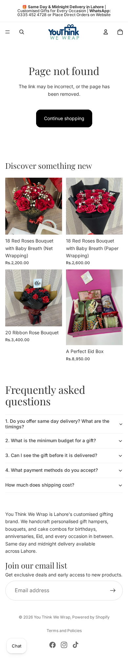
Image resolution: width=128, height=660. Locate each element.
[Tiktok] (75, 645)
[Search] (21, 32)
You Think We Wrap (52, 617)
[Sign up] (113, 590)
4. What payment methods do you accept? (51, 470)
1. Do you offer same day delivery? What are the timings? (57, 423)
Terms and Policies (64, 630)
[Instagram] (64, 645)
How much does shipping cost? (39, 485)
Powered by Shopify (91, 617)
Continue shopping (64, 118)
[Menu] (7, 31)
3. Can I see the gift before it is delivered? (51, 455)
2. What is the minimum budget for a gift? (50, 440)
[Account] (105, 32)
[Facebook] (52, 645)
